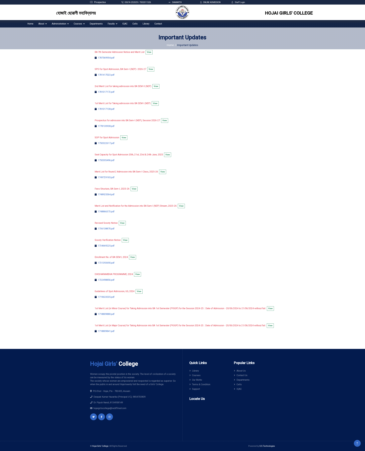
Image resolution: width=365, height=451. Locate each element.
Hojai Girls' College (100, 446)
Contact (158, 23)
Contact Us (242, 375)
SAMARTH (177, 2)
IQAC (124, 23)
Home (30, 23)
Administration (59, 23)
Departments (96, 23)
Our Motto (197, 380)
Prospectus (100, 2)
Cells (135, 23)
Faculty (111, 23)
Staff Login (239, 2)
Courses (78, 23)
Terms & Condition (201, 384)
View (149, 52)
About (41, 23)
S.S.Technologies (267, 446)
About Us (241, 370)
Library (146, 23)
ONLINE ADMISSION (212, 2)
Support (196, 389)
